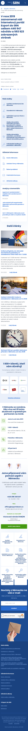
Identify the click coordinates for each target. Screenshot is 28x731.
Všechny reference (14, 398)
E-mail (21, 89)
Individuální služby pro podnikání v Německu (13, 668)
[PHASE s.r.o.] (5, 390)
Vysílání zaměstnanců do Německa (10, 648)
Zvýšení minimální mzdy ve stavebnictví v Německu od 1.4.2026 (14, 298)
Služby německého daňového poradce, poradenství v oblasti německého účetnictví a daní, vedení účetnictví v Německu (13, 659)
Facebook (6, 89)
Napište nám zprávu (14, 526)
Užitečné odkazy (5, 688)
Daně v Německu (5, 677)
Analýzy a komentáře (11, 188)
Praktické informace (6, 685)
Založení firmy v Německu (8, 680)
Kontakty (11, 723)
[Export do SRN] (1, 8)
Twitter (14, 89)
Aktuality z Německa (9, 8)
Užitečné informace (10, 152)
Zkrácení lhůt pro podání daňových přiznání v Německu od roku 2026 (14, 351)
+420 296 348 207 (14, 497)
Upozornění (16, 723)
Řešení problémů (5, 682)
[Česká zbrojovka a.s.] (5, 380)
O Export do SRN (6, 702)
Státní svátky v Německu (7, 697)
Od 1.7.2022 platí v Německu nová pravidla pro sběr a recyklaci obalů (14, 215)
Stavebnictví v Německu (7, 651)
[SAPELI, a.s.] (14, 380)
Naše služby (7, 99)
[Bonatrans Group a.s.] (23, 380)
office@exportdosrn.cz (14, 507)
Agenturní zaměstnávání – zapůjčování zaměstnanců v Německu (11, 195)
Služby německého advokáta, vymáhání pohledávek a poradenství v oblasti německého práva (14, 664)
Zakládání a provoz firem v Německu (11, 654)
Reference (4, 708)
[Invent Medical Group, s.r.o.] (23, 390)
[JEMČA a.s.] (14, 390)
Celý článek (13, 272)
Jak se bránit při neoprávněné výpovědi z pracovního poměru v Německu (13, 206)
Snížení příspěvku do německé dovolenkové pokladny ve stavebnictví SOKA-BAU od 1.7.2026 (14, 252)
